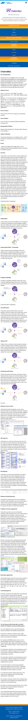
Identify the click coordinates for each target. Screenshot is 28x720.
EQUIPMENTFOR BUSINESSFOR (14, 58)
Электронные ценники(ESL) (14, 65)
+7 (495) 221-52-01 (16, 711)
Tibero (14, 29)
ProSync (14, 49)
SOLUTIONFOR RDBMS (14, 45)
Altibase (14, 32)
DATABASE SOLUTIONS (14, 25)
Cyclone (14, 55)
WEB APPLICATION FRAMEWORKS (14, 37)
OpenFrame (14, 35)
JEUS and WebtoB (14, 41)
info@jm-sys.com (15, 712)
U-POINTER (14, 63)
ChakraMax (14, 52)
